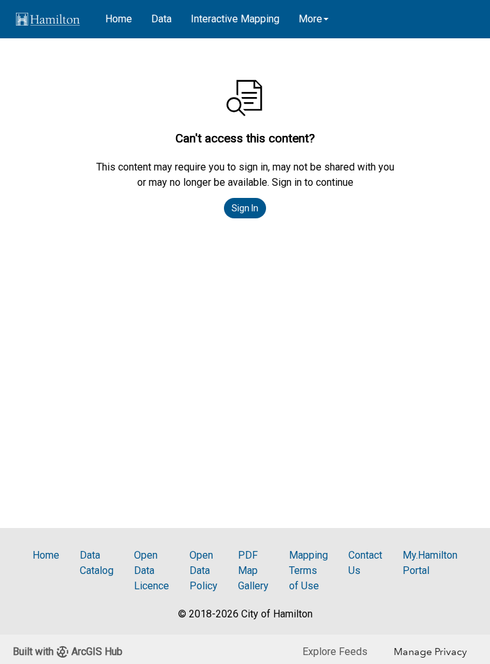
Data (161, 19)
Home (118, 19)
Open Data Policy (203, 570)
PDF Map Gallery (253, 570)
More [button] (310, 19)
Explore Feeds (335, 651)
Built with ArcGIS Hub (67, 651)
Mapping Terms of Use (308, 570)
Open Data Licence (151, 570)
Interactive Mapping (235, 19)
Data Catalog (97, 563)
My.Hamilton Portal (430, 563)
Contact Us (365, 563)
